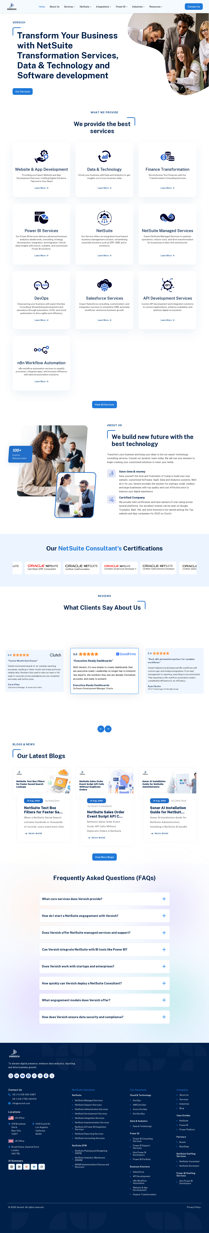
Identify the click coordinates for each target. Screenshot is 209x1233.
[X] (51, 1075)
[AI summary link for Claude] (26, 1167)
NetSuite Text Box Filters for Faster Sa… (43, 810)
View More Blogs (104, 857)
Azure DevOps (140, 1109)
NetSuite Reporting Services (89, 1134)
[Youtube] (22, 1075)
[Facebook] (28, 1075)
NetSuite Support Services (88, 1105)
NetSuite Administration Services (91, 1109)
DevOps (137, 1100)
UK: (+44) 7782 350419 (24, 1099)
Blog (181, 1108)
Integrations (102, 6)
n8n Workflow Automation (140, 1182)
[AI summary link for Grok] (41, 1167)
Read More (35, 833)
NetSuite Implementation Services (92, 1122)
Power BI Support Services (141, 1146)
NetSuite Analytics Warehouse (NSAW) (90, 1158)
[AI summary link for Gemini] (34, 1167)
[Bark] (40, 1075)
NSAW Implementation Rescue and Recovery (92, 1165)
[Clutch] (46, 1075)
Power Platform (187, 1129)
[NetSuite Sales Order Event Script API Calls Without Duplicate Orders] (104, 783)
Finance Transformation (144, 1194)
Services (68, 6)
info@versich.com (21, 1103)
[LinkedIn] (16, 1075)
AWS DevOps (139, 1105)
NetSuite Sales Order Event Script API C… (105, 814)
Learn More (40, 188)
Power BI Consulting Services (143, 1139)
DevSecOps (139, 1113)
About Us (54, 6)
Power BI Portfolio (142, 1159)
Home (42, 6)
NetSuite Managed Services (89, 1100)
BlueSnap (184, 1146)
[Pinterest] (34, 1075)
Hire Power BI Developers (139, 1153)
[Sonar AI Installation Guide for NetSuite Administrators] (167, 783)
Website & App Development (140, 1188)
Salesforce (138, 1172)
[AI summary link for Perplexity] (19, 1167)
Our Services (22, 91)
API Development (141, 1176)
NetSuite (84, 6)
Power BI (120, 6)
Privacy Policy (194, 1207)
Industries (137, 6)
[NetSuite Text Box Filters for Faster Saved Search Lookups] (41, 783)
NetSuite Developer (189, 1166)
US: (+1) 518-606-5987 (24, 1094)
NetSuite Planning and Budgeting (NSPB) (91, 1152)
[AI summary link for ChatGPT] (11, 1167)
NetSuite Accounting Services (90, 1138)
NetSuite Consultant (189, 1161)
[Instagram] (10, 1075)
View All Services (104, 404)
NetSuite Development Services (91, 1113)
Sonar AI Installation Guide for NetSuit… (168, 810)
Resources (155, 6)
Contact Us (194, 6)
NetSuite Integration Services (89, 1118)
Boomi (182, 1142)
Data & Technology (142, 1126)
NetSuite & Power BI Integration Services (90, 1128)
